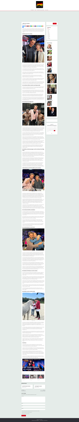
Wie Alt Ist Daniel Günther (26, 386)
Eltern (48, 31)
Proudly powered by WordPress (35, 420)
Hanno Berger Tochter (49, 94)
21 (53, 129)
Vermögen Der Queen (38, 386)
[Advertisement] (39, 15)
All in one (49, 29)
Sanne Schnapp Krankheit (50, 100)
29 (54, 130)
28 (53, 130)
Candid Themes (45, 420)
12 (50, 128)
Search (54, 23)
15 (54, 128)
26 (50, 130)
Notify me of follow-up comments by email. (27, 412)
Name (22, 403)
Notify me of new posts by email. (25, 413)
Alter (48, 30)
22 (54, 129)
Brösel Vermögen (49, 106)
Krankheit (49, 36)
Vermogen (49, 38)
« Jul (51, 133)
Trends (48, 37)
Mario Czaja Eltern (49, 83)
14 (53, 128)
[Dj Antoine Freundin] (25, 377)
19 (50, 129)
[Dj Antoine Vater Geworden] (33, 377)
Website (22, 408)
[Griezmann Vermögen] (40, 377)
